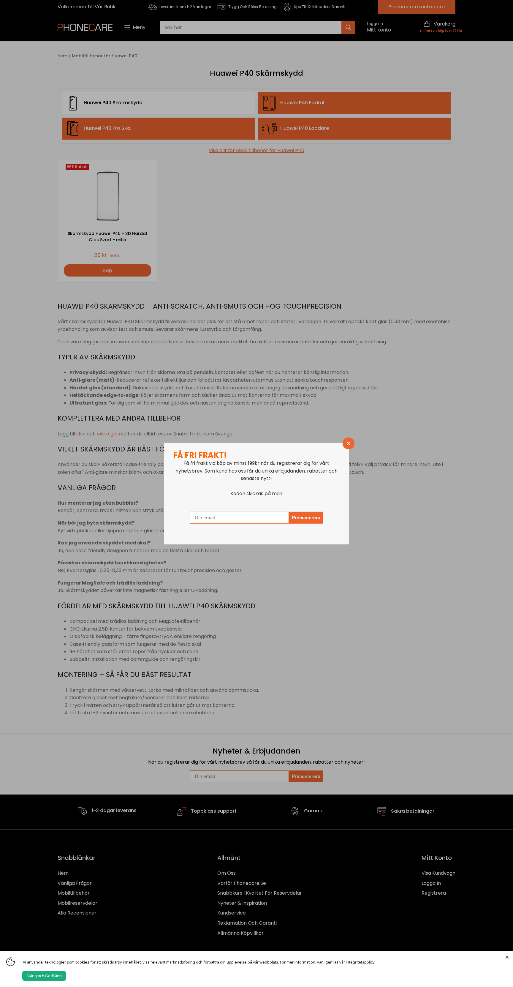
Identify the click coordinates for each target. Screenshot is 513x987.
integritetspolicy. (360, 962)
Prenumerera (306, 517)
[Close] (507, 957)
